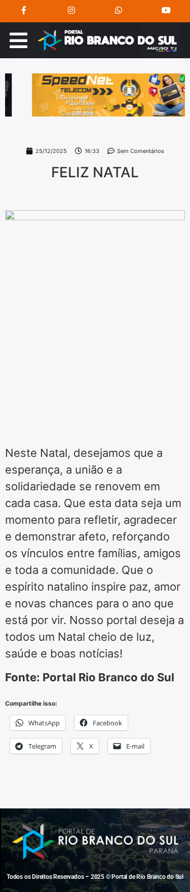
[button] (18, 40)
